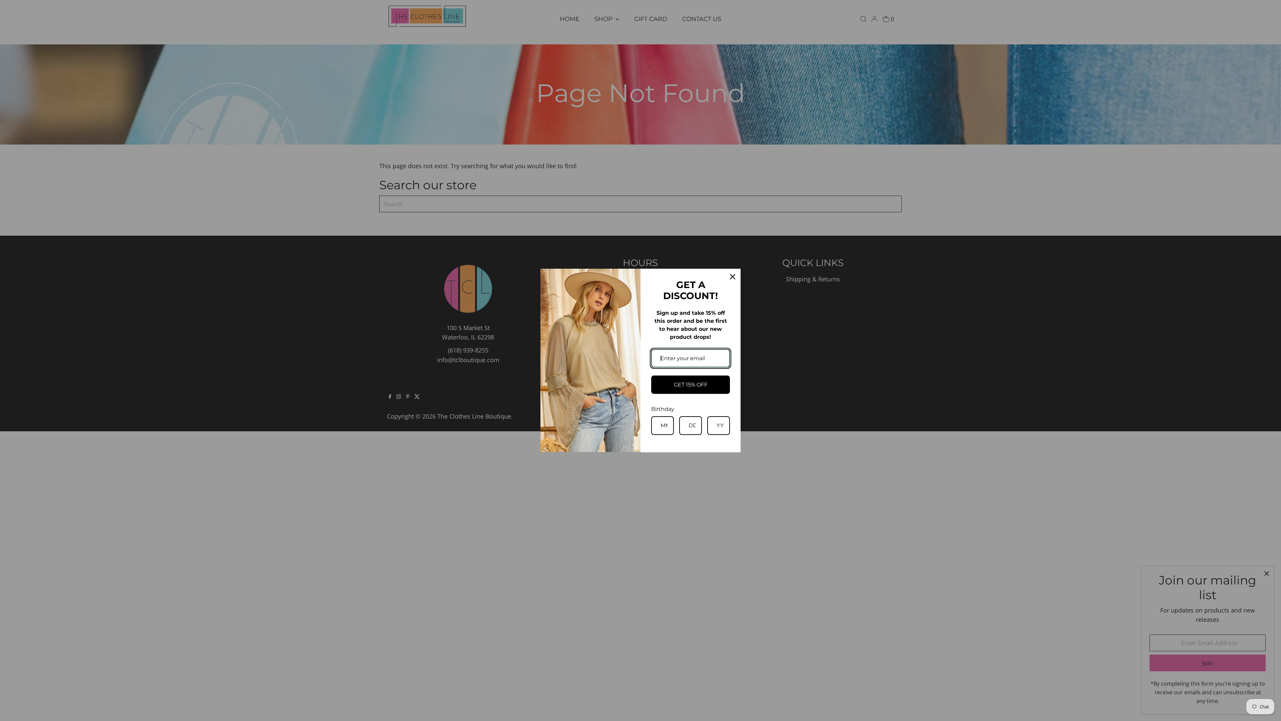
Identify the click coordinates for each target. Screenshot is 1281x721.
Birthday (662, 409)
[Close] (733, 277)
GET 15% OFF (691, 385)
